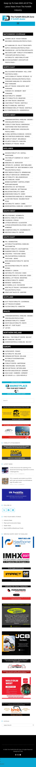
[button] (18, 23)
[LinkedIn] (13, 510)
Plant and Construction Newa (12, 523)
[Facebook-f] (15, 754)
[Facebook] (8, 510)
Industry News (8, 520)
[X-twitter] (18, 754)
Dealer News (7, 525)
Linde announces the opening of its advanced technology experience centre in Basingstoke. (22, 469)
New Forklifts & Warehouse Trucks (13, 528)
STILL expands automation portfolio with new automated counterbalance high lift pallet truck (21, 480)
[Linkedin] (20, 754)
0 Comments (21, 473)
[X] (4, 510)
